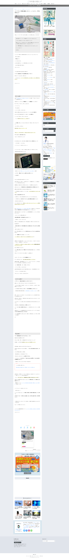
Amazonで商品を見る (28, 473)
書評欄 (47, 69)
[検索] (54, 131)
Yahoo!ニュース (35, 522)
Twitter (24, 531)
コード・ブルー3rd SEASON (36, 450)
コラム (37, 3)
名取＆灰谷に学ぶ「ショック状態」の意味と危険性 (24, 208)
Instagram (29, 531)
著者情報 (49, 3)
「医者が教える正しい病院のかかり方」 (30, 525)
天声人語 (48, 79)
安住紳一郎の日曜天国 (51, 60)
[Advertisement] (20, 88)
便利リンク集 (23, 3)
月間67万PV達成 (26, 527)
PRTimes (45, 70)
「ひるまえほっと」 (48, 100)
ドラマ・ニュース (33, 3)
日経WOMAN (46, 89)
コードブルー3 (38, 449)
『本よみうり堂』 (51, 91)
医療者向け (45, 3)
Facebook (26, 531)
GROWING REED (51, 58)
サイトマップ (19, 3)
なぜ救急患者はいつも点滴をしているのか (31, 290)
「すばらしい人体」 (32, 524)
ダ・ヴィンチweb (46, 67)
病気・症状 (28, 3)
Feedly (31, 531)
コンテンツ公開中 (33, 527)
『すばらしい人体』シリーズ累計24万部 (34, 5)
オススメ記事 (40, 3)
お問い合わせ (52, 3)
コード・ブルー (30, 450)
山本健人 (44, 143)
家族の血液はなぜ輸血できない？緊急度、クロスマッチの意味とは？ (25, 367)
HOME (15, 3)
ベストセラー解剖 (49, 77)
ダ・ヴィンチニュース (47, 81)
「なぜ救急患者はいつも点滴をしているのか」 (22, 98)
